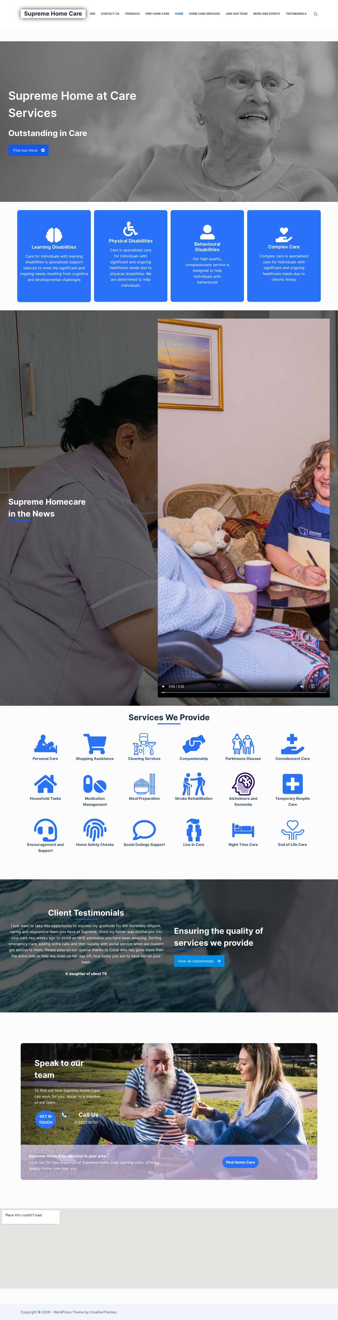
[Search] (315, 14)
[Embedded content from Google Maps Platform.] (169, 1248)
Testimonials (296, 13)
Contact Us (110, 13)
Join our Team (236, 13)
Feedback (132, 13)
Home (179, 13)
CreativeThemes (103, 1312)
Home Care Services (204, 13)
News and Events (266, 13)
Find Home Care (157, 13)
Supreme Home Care (53, 13)
